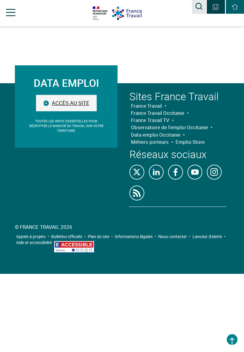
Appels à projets (31, 236)
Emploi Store (190, 141)
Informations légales (134, 236)
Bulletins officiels (66, 236)
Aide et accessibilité (34, 242)
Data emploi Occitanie (155, 134)
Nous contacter (172, 236)
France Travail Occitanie (157, 112)
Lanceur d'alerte (207, 236)
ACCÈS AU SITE (70, 102)
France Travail (146, 105)
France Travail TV (150, 120)
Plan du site (98, 236)
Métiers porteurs (150, 141)
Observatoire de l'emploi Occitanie (169, 127)
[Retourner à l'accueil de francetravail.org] (131, 13)
